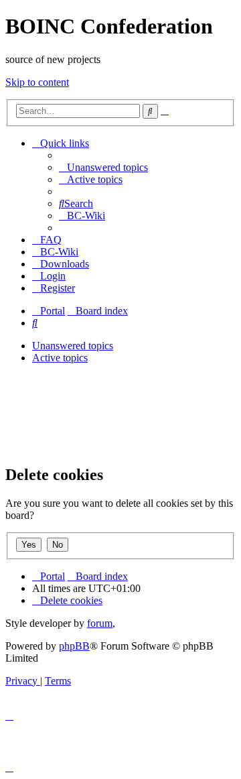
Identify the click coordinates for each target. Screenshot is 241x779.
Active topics (60, 357)
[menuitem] (103, 167)
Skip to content (37, 82)
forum (99, 623)
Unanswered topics (72, 345)
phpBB (74, 646)
